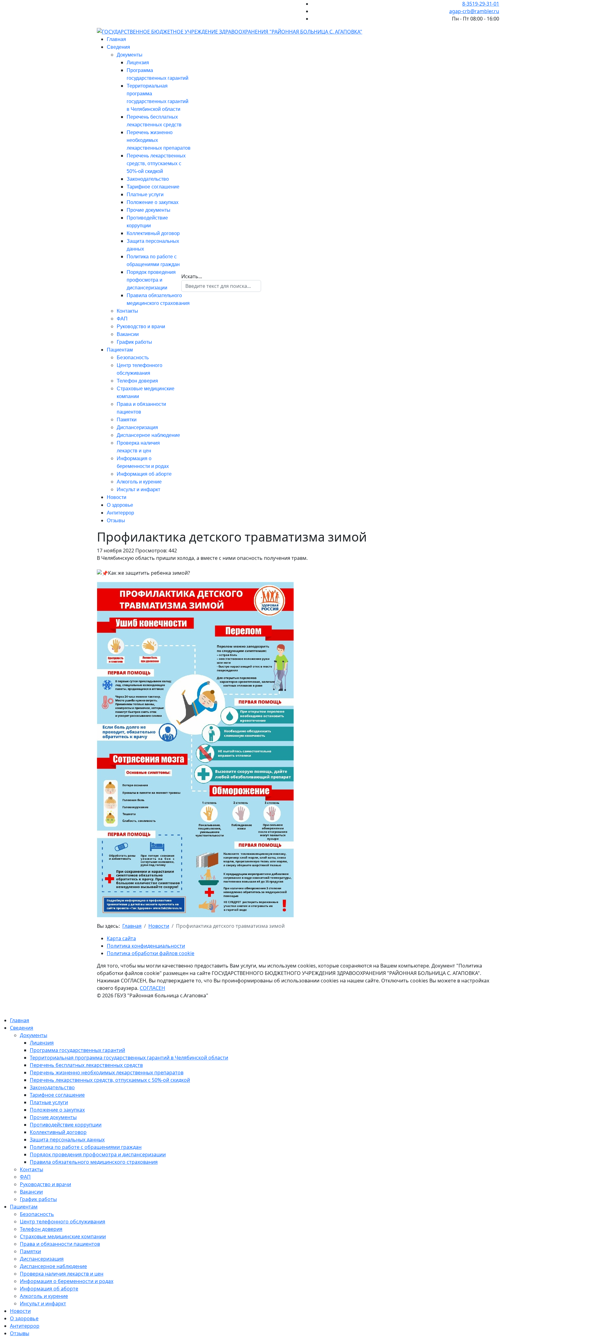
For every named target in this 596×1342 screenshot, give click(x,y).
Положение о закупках (152, 202)
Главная (116, 39)
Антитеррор (120, 512)
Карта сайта (121, 938)
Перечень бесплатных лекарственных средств (86, 1065)
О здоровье (120, 505)
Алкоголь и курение (139, 481)
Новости (116, 497)
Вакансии (128, 334)
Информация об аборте (144, 474)
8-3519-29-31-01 (480, 3)
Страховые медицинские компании (63, 1236)
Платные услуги (145, 194)
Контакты (127, 311)
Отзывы (116, 520)
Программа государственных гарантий (77, 1050)
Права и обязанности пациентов (60, 1243)
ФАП (122, 318)
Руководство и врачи (141, 326)
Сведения (118, 47)
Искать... (191, 276)
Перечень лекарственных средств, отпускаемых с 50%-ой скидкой (156, 163)
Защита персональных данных (67, 1139)
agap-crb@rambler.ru (474, 11)
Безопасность (133, 357)
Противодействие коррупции (66, 1124)
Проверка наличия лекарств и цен (61, 1273)
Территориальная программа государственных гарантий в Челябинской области (129, 1057)
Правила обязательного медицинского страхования (94, 1161)
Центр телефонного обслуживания (62, 1221)
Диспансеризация (137, 427)
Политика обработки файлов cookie (150, 953)
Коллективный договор (153, 233)
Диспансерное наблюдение (148, 435)
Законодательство (148, 179)
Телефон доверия (137, 380)
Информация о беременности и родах (66, 1281)
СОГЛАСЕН (152, 988)
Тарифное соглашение (153, 186)
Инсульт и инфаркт (138, 489)
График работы (134, 342)
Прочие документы (148, 210)
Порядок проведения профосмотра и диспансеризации (151, 280)
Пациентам (120, 349)
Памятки (127, 419)
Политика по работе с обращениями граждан (86, 1147)
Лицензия (138, 62)
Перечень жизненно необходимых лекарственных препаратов (106, 1072)
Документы (129, 54)
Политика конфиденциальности (146, 945)
